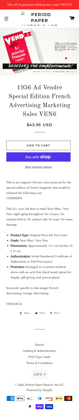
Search (39, 344)
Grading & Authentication (39, 351)
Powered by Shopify (40, 390)
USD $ (38, 374)
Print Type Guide (39, 357)
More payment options (38, 166)
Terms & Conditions (39, 363)
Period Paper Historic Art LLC (44, 385)
